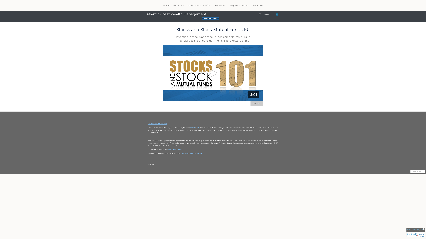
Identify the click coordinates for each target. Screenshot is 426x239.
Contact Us (257, 5)
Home (166, 5)
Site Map (151, 164)
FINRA (192, 128)
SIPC (197, 128)
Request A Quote (238, 5)
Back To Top (416, 172)
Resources (219, 5)
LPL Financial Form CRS (157, 124)
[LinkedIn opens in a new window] (277, 15)
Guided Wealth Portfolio (199, 5)
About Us (177, 5)
